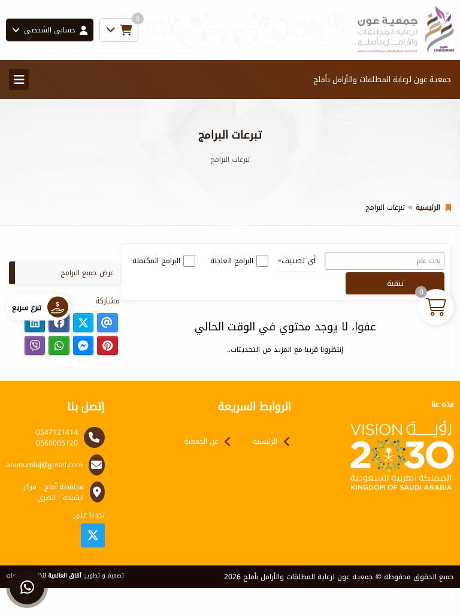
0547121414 (57, 432)
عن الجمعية (201, 441)
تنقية (395, 283)
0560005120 (57, 443)
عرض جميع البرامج (87, 272)
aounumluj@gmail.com (44, 464)
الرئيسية (428, 207)
